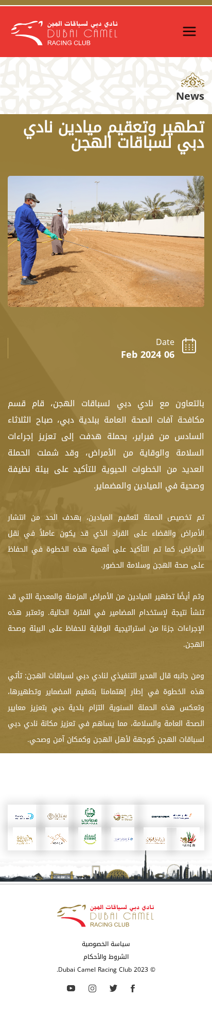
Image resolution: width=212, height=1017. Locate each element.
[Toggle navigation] (189, 31)
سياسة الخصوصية (106, 944)
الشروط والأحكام (106, 956)
